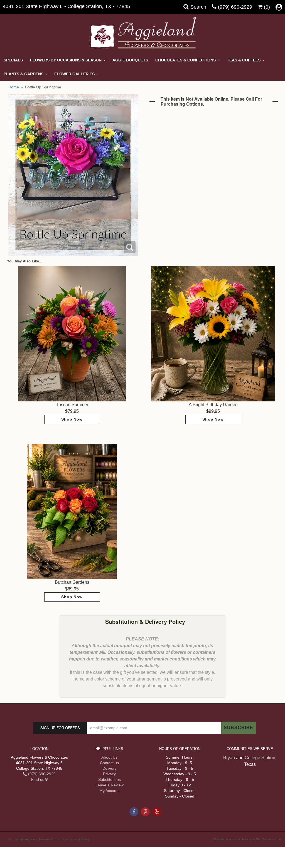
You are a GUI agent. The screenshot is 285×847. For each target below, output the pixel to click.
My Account (109, 790)
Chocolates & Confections (185, 60)
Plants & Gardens (23, 74)
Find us (38, 779)
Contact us (109, 763)
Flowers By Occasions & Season (66, 60)
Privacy (109, 774)
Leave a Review (109, 785)
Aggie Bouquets (130, 60)
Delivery (109, 768)
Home (13, 87)
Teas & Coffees (244, 60)
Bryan (229, 757)
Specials (13, 60)
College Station (260, 757)
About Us (109, 757)
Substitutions (109, 779)
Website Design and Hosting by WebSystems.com (247, 839)
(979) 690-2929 (235, 7)
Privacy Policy (80, 839)
